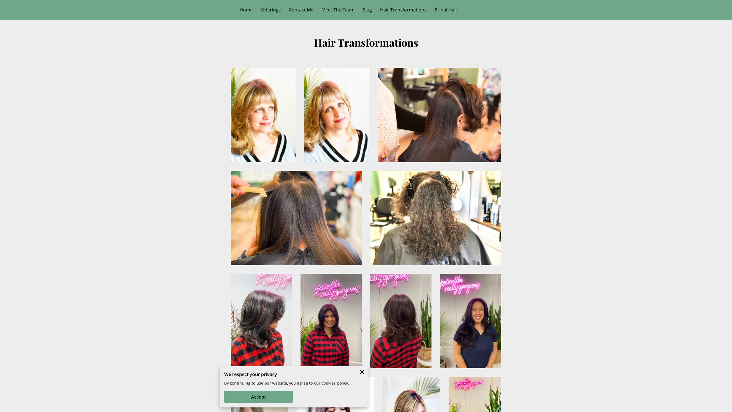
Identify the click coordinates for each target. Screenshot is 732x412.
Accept (258, 397)
